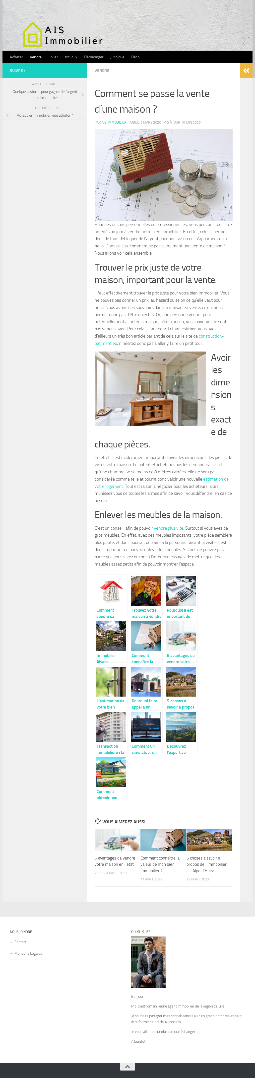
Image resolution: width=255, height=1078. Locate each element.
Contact (20, 942)
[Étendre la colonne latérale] (246, 70)
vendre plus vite (168, 528)
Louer (53, 57)
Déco (135, 57)
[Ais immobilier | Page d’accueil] (69, 33)
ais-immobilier (114, 122)
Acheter (16, 57)
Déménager (93, 57)
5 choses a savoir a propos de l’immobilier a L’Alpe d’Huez (207, 864)
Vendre (36, 57)
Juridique (117, 57)
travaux (71, 57)
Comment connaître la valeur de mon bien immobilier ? (160, 864)
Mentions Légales (28, 953)
